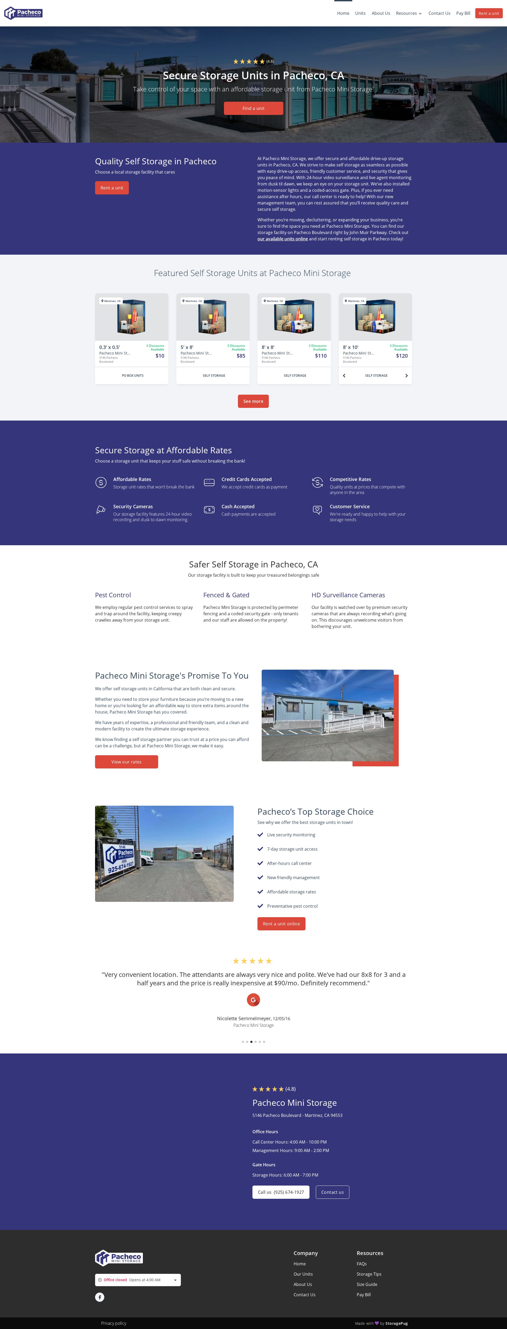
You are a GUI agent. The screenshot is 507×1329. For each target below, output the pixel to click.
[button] (243, 1042)
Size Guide (367, 1284)
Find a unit (253, 108)
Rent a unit (489, 13)
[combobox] (138, 1280)
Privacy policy (113, 1323)
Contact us (332, 1192)
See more (253, 401)
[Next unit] (406, 375)
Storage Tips (369, 1274)
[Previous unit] (344, 375)
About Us (303, 1284)
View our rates (126, 762)
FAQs (362, 1264)
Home (300, 1264)
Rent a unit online (281, 924)
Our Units (303, 1274)
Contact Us (305, 1295)
